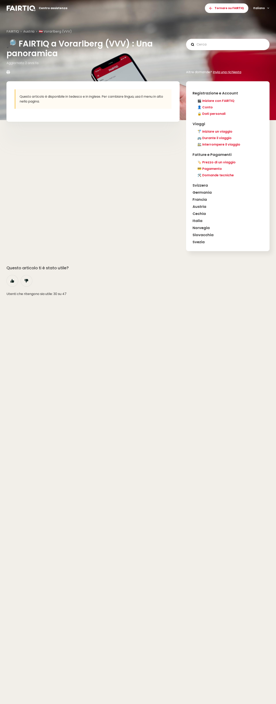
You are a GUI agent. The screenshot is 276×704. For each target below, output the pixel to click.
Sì (12, 281)
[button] (228, 93)
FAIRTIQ (12, 31)
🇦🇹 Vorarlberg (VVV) (55, 31)
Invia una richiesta (227, 72)
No (26, 281)
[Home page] (21, 8)
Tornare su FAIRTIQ (229, 8)
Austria (28, 31)
